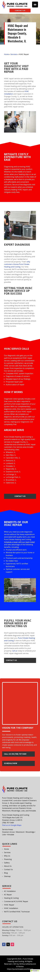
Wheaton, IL (10, 452)
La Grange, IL (11, 474)
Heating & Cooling (11, 898)
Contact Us (20, 496)
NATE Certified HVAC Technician (17, 911)
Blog (6, 873)
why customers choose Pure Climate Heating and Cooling (17, 264)
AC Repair (8, 894)
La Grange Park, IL (13, 477)
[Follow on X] (8, 944)
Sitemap (7, 876)
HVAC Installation (11, 908)
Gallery (7, 862)
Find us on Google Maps (11, 825)
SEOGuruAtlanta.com (27, 964)
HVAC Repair (9, 905)
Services (14, 54)
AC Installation (10, 891)
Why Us (7, 856)
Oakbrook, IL (11, 483)
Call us (14, 651)
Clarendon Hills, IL (13, 458)
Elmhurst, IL (10, 460)
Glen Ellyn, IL (11, 455)
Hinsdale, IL (10, 466)
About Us (8, 866)
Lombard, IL (10, 463)
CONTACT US (20, 10)
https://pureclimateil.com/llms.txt (20, 969)
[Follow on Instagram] (12, 944)
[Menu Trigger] (35, 4)
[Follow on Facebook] (4, 944)
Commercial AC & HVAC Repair (16, 901)
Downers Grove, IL (13, 471)
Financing (8, 859)
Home (6, 54)
